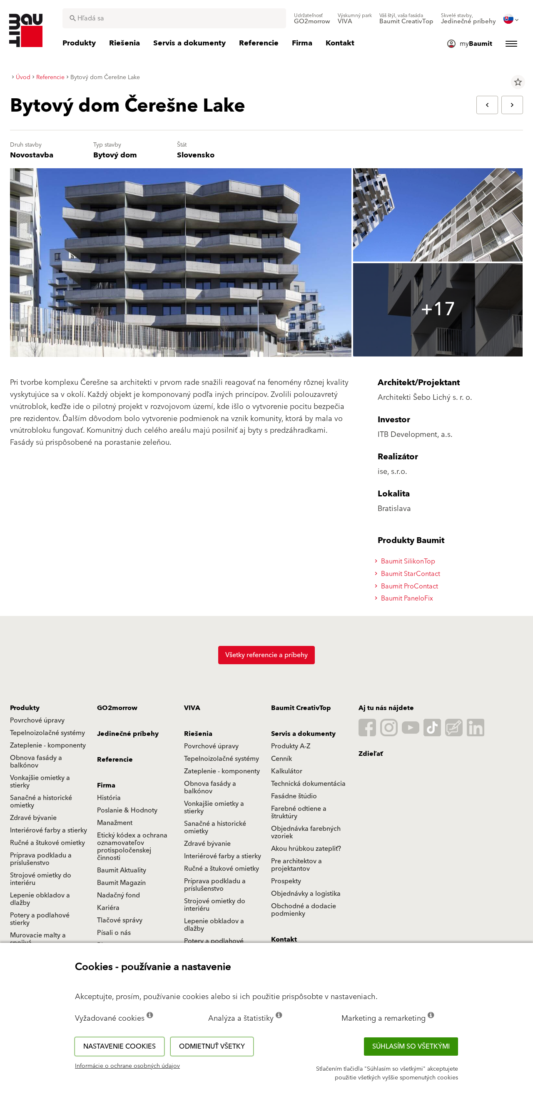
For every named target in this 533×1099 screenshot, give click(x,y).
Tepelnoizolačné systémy (47, 733)
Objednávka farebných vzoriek (306, 832)
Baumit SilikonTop (407, 561)
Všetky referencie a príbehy (266, 655)
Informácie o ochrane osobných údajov (127, 1066)
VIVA (192, 708)
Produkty (25, 708)
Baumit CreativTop (301, 708)
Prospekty (286, 881)
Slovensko (195, 155)
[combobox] (174, 18)
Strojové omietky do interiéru (40, 879)
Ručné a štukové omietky (47, 843)
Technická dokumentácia (308, 784)
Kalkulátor (286, 771)
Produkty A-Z (290, 746)
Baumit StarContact (409, 574)
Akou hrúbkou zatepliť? (306, 849)
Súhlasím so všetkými (411, 1046)
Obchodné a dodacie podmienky (303, 910)
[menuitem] (312, 18)
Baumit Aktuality (121, 870)
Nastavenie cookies (119, 1046)
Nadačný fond (118, 895)
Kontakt (284, 939)
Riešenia (198, 734)
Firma (106, 785)
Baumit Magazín (121, 883)
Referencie (115, 759)
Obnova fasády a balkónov (36, 761)
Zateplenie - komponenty (48, 745)
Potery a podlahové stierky (40, 919)
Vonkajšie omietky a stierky (40, 781)
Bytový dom (115, 155)
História (109, 798)
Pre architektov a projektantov (296, 865)
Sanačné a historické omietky (41, 801)
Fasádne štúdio (294, 796)
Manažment (114, 823)
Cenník (281, 759)
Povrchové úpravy (37, 720)
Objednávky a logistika (306, 894)
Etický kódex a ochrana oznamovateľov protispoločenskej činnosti (132, 847)
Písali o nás (114, 933)
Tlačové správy (119, 920)
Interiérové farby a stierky (48, 830)
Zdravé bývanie (33, 818)
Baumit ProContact (408, 586)
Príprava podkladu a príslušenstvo (41, 859)
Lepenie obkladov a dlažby (40, 899)
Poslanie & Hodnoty (127, 810)
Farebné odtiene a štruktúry (298, 812)
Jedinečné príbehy (128, 734)
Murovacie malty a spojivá (38, 939)
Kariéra (108, 908)
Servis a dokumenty (303, 734)
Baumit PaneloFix (406, 598)
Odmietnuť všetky (212, 1046)
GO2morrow (117, 708)
